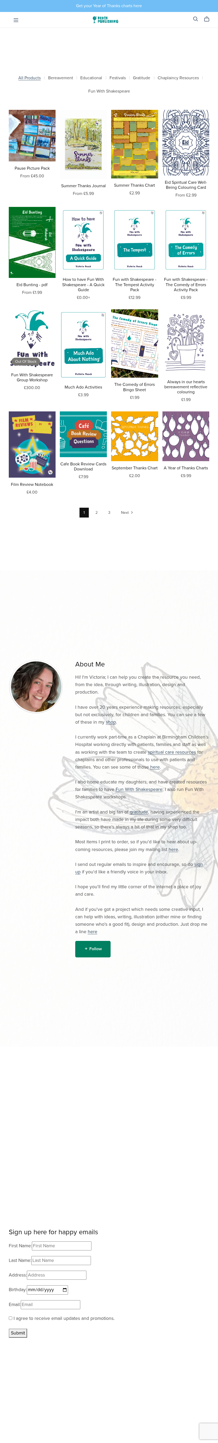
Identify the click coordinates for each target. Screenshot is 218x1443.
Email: (15, 1304)
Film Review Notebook (32, 484)
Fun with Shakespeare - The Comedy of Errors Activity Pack (186, 284)
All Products (29, 78)
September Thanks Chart (135, 468)
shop (111, 722)
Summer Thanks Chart (134, 185)
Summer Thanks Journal (83, 186)
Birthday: (18, 1289)
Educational (91, 78)
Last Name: (20, 1260)
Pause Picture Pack (32, 168)
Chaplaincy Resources (178, 78)
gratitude (139, 812)
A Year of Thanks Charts (186, 468)
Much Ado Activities (83, 387)
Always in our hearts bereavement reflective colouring (185, 387)
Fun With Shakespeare (109, 91)
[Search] (195, 19)
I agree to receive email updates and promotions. (63, 1318)
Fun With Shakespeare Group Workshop (32, 377)
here (155, 767)
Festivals (118, 78)
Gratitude (141, 78)
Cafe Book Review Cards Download (83, 466)
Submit (18, 1333)
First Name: (20, 1246)
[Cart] (209, 19)
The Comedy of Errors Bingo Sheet (134, 387)
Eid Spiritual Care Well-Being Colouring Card (186, 185)
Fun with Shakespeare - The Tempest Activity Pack (134, 284)
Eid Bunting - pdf (32, 284)
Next (125, 512)
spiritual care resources (172, 752)
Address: (18, 1275)
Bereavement (60, 78)
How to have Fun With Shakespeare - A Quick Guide (83, 284)
